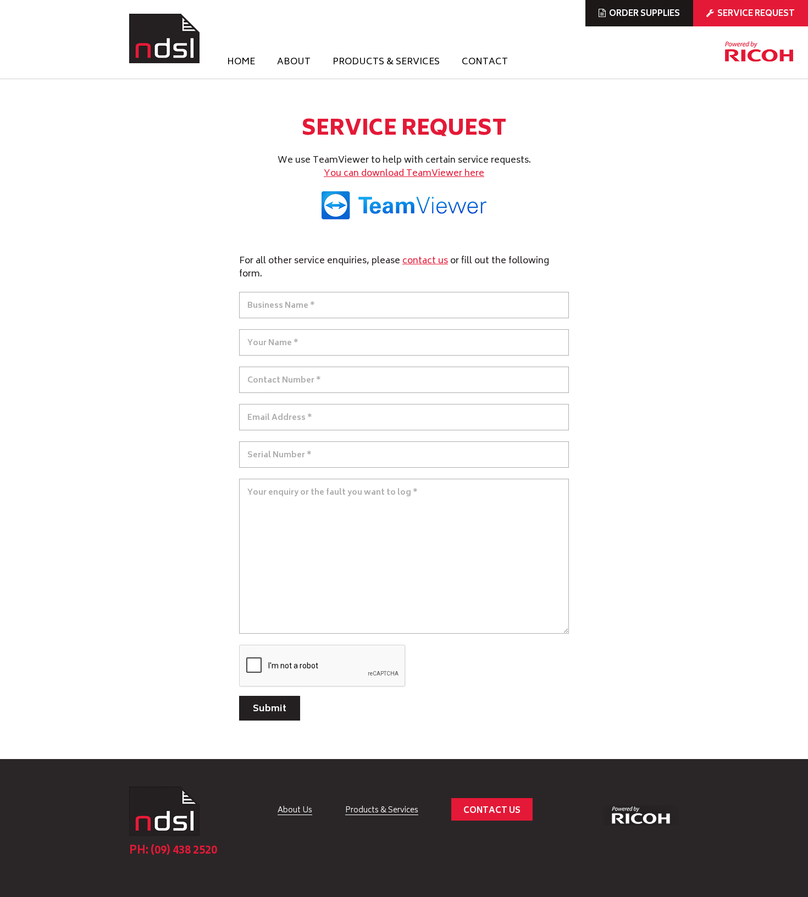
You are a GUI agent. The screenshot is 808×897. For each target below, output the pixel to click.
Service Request (756, 14)
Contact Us (492, 811)
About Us (295, 810)
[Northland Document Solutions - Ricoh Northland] (164, 38)
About (294, 63)
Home (241, 63)
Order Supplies (644, 14)
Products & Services (386, 63)
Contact (485, 63)
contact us (425, 261)
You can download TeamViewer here (404, 173)
